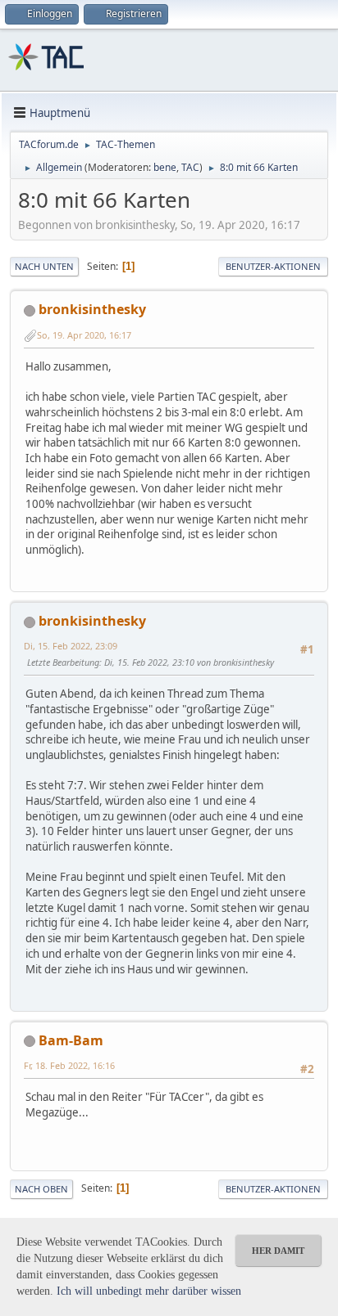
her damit (278, 1250)
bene (164, 167)
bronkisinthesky (92, 309)
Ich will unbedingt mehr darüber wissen (149, 1291)
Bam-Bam (71, 1040)
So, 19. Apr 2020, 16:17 (84, 335)
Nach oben (41, 1189)
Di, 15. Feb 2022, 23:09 (70, 646)
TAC (190, 167)
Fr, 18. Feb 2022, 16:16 (69, 1065)
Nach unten (44, 266)
